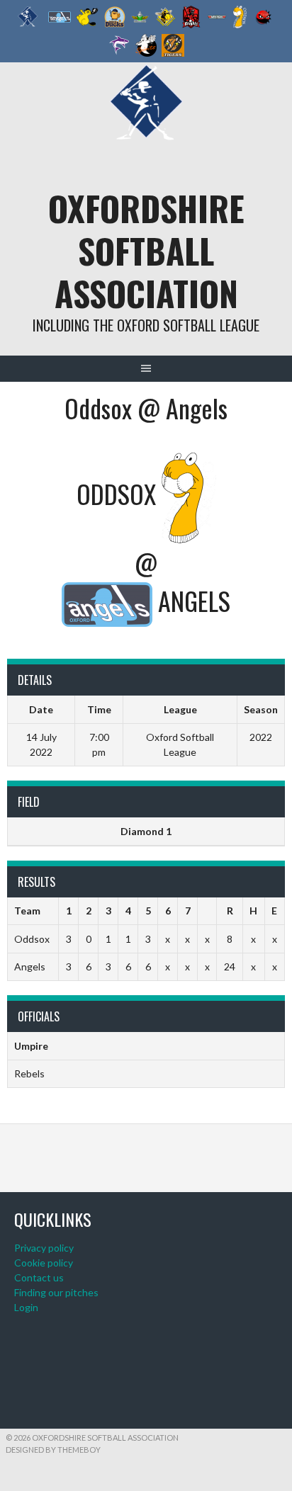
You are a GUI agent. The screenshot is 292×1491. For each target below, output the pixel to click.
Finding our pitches (56, 1292)
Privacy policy (44, 1248)
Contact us (39, 1277)
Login (26, 1307)
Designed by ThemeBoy (53, 1449)
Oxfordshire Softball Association (146, 250)
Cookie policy (43, 1263)
